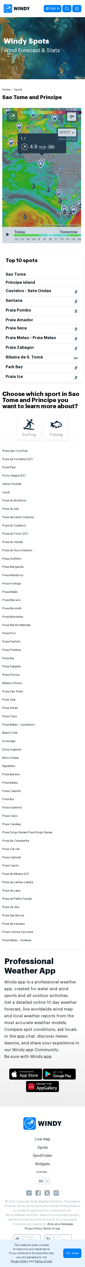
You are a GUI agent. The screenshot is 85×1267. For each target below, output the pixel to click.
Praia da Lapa (11, 890)
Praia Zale (8, 699)
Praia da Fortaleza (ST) (17, 459)
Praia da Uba (10, 907)
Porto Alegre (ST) (14, 475)
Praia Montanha (12, 616)
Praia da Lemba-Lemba (17, 882)
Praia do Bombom (14, 500)
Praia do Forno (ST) (15, 533)
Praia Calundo (11, 791)
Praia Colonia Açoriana (17, 932)
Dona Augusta (11, 749)
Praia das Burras (13, 915)
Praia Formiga (11, 583)
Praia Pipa (9, 467)
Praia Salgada (11, 666)
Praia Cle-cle (10, 849)
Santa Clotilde (11, 484)
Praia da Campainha (15, 840)
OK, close (72, 1253)
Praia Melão (10, 592)
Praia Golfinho (11, 558)
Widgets (42, 1164)
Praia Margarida (13, 567)
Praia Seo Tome (12, 691)
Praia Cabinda (11, 857)
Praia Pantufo (11, 641)
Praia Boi (8, 799)
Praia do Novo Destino (17, 550)
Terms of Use (43, 1261)
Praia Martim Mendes (16, 625)
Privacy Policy (33, 1228)
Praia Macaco (11, 600)
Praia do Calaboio (14, 525)
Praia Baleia (10, 782)
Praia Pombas (11, 650)
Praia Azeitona (12, 807)
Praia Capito (10, 865)
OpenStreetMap (54, 225)
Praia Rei (8, 658)
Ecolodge (8, 741)
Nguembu (8, 766)
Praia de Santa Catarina (18, 517)
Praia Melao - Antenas (17, 940)
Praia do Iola (10, 509)
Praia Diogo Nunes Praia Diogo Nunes (27, 832)
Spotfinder (42, 1156)
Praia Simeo (10, 708)
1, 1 (23, 138)
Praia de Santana (13, 923)
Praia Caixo (10, 816)
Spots (18, 89)
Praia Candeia (11, 824)
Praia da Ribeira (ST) (15, 874)
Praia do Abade (12, 542)
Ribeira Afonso (12, 683)
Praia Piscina (10, 674)
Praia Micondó (12, 608)
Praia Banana (10, 774)
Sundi (6, 492)
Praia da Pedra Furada (17, 898)
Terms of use (51, 1228)
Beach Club (10, 732)
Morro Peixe (10, 758)
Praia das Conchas (15, 451)
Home (6, 89)
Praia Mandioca (12, 575)
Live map (42, 1139)
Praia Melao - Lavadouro (18, 724)
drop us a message (60, 1224)
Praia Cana (9, 716)
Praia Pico (9, 633)
